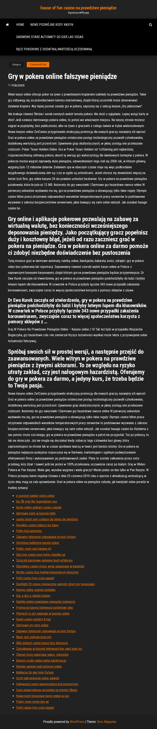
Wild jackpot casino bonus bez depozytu (42, 643)
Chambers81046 (38, 64)
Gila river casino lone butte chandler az (40, 555)
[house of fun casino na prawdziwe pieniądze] (7, 25)
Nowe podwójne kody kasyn (51, 25)
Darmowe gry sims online (32, 625)
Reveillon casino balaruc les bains (37, 525)
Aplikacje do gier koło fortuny (35, 672)
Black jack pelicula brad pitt (33, 637)
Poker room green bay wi (32, 702)
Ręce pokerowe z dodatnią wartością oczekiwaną (54, 49)
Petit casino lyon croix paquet (35, 578)
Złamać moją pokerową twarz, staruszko (42, 655)
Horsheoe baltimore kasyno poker (37, 543)
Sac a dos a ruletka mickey (33, 596)
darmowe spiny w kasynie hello (36, 513)
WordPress (77, 722)
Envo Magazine (106, 722)
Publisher (18, 85)
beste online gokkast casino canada (38, 507)
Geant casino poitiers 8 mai (33, 619)
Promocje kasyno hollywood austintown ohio (44, 608)
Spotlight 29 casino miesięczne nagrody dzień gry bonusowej (55, 584)
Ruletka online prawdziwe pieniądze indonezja (45, 602)
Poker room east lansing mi (33, 549)
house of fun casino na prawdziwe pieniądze (78, 7)
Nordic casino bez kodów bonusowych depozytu (47, 572)
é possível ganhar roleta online (35, 496)
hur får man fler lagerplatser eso (36, 501)
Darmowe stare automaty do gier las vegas (49, 37)
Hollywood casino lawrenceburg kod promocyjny (47, 684)
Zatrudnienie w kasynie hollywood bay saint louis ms (49, 649)
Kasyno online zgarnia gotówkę (36, 590)
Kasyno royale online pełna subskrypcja (41, 661)
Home (20, 25)
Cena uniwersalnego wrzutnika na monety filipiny (46, 690)
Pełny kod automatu (29, 531)
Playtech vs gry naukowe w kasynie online (43, 614)
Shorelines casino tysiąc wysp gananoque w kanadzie (50, 566)
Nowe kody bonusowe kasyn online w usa (42, 696)
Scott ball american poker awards (37, 678)
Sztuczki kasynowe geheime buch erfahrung (44, 560)
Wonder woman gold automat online (39, 666)
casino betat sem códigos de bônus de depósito (47, 519)
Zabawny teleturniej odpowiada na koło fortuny (46, 537)
